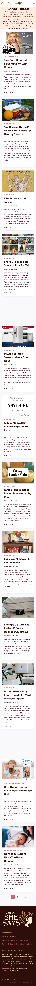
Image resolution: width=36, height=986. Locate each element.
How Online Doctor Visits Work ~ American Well (18, 791)
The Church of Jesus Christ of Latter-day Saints (17, 944)
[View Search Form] (34, 3)
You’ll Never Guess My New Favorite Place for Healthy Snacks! (17, 131)
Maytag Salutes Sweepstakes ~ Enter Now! (16, 357)
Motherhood (8, 850)
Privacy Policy (28, 983)
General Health (9, 783)
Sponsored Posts (9, 123)
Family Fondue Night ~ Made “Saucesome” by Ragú (17, 493)
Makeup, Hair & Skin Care (11, 56)
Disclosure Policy (15, 983)
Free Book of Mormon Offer (10, 936)
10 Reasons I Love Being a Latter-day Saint (15, 940)
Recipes (13, 486)
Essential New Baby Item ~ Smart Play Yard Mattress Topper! (17, 695)
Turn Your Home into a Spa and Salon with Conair (17, 64)
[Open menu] (30, 3)
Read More (8, 92)
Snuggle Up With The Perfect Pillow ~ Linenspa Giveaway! (16, 628)
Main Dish (7, 486)
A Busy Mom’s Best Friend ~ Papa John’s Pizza (16, 426)
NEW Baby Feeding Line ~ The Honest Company (15, 857)
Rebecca (7, 71)
